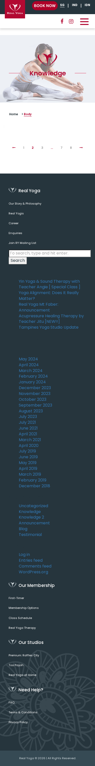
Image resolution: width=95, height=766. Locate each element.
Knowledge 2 (31, 517)
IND (75, 5)
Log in (24, 554)
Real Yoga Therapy (22, 628)
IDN (87, 5)
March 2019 (30, 474)
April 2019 (28, 468)
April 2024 (29, 365)
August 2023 (31, 411)
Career (13, 223)
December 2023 (35, 388)
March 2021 (30, 440)
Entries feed (31, 560)
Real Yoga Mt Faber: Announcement (38, 307)
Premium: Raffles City (24, 655)
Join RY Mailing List (22, 243)
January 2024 (32, 382)
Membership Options (24, 608)
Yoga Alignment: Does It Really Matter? (49, 295)
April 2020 (29, 445)
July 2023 (28, 416)
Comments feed (35, 566)
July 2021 (27, 422)
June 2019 (28, 457)
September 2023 (35, 405)
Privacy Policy (18, 722)
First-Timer (16, 598)
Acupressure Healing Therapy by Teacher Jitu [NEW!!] (51, 319)
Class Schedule (20, 618)
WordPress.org (33, 572)
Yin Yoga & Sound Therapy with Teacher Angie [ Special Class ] (49, 284)
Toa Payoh (16, 665)
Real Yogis (16, 213)
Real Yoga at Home (22, 675)
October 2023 (32, 399)
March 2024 (31, 371)
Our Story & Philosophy (25, 204)
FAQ (11, 702)
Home (13, 114)
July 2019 (27, 451)
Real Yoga (26, 758)
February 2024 (33, 376)
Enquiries (15, 233)
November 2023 (34, 393)
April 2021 (28, 434)
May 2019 (27, 463)
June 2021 (28, 428)
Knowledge (30, 512)
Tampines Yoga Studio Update (49, 327)
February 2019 (32, 480)
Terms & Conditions (23, 712)
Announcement (34, 523)
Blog (23, 529)
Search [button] (18, 260)
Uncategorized (33, 506)
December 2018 (34, 486)
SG (62, 5)
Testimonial (30, 534)
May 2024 (28, 359)
